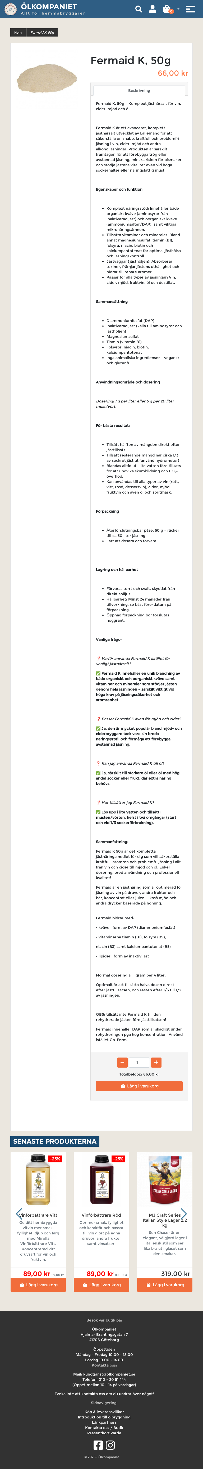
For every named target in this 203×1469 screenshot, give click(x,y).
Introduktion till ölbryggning (104, 1417)
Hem (18, 32)
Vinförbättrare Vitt (38, 1215)
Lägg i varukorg (143, 1086)
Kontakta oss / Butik (104, 1427)
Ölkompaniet (49, 6)
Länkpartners (104, 1422)
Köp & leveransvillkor (104, 1411)
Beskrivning (139, 90)
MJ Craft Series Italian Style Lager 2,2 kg (165, 1220)
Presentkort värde (104, 1433)
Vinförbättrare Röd (101, 1215)
